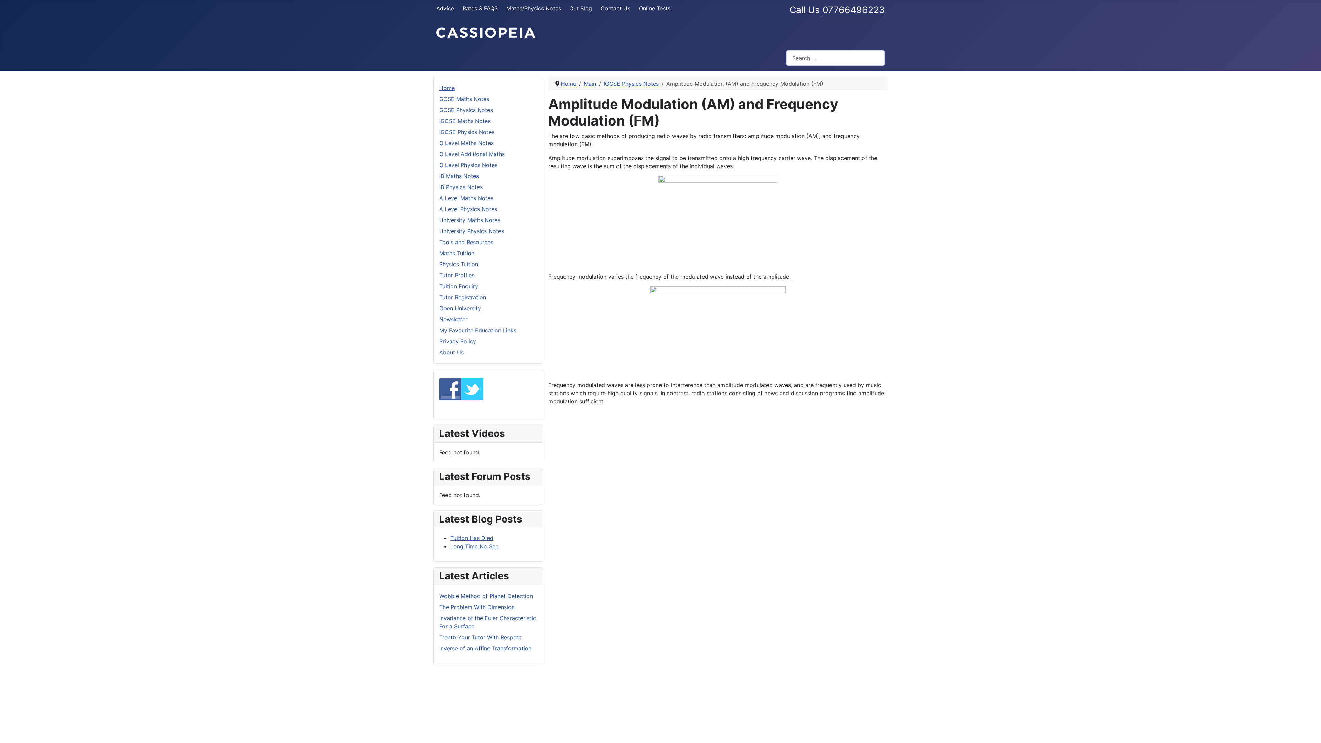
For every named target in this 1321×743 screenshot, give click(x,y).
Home (447, 88)
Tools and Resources (466, 242)
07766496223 (854, 9)
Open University (460, 308)
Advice (445, 8)
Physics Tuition (458, 264)
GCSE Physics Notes (466, 110)
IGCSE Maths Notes (465, 121)
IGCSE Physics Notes (466, 132)
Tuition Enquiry (458, 286)
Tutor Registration (462, 297)
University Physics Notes (471, 231)
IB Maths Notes (459, 176)
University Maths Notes (469, 220)
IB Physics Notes (461, 187)
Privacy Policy (457, 341)
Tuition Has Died (471, 538)
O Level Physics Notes (468, 165)
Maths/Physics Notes (533, 8)
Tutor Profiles (456, 275)
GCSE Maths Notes (464, 99)
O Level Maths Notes (466, 143)
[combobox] (835, 58)
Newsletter (453, 319)
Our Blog (580, 8)
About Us (451, 352)
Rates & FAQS (480, 8)
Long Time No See (474, 546)
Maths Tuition (456, 253)
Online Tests (654, 8)
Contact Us (615, 8)
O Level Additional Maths (472, 154)
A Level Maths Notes (466, 198)
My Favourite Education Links (477, 330)
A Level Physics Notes (468, 209)
